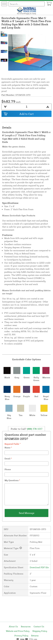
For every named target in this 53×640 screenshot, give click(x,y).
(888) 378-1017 (34, 428)
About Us (13, 626)
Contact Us (39, 626)
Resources (26, 626)
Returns (35, 635)
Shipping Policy (39, 631)
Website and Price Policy (17, 631)
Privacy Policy (21, 635)
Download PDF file (39, 567)
